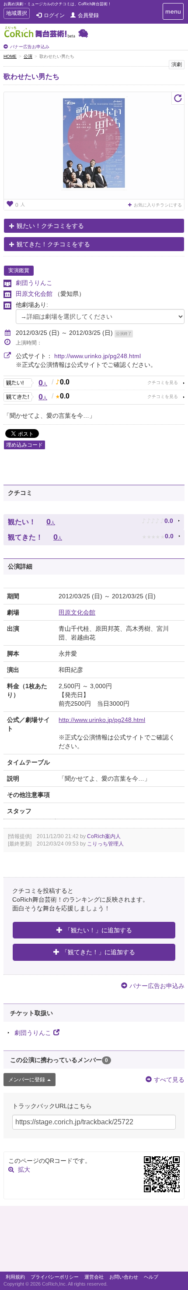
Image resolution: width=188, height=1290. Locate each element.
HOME (10, 56)
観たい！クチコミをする (50, 225)
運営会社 (94, 1276)
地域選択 (16, 14)
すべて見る (169, 1079)
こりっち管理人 (105, 844)
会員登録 (88, 15)
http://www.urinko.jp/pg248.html (97, 355)
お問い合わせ (123, 1276)
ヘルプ (151, 1276)
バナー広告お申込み (29, 46)
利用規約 (15, 1276)
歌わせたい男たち (31, 76)
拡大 (24, 1169)
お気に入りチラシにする (158, 205)
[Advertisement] (94, 1241)
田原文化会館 (35, 293)
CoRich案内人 (104, 836)
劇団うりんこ (34, 282)
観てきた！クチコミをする (53, 244)
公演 (28, 56)
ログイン (54, 15)
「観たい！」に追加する (98, 930)
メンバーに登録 (26, 1080)
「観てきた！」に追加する (98, 952)
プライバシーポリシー (55, 1276)
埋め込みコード (24, 445)
